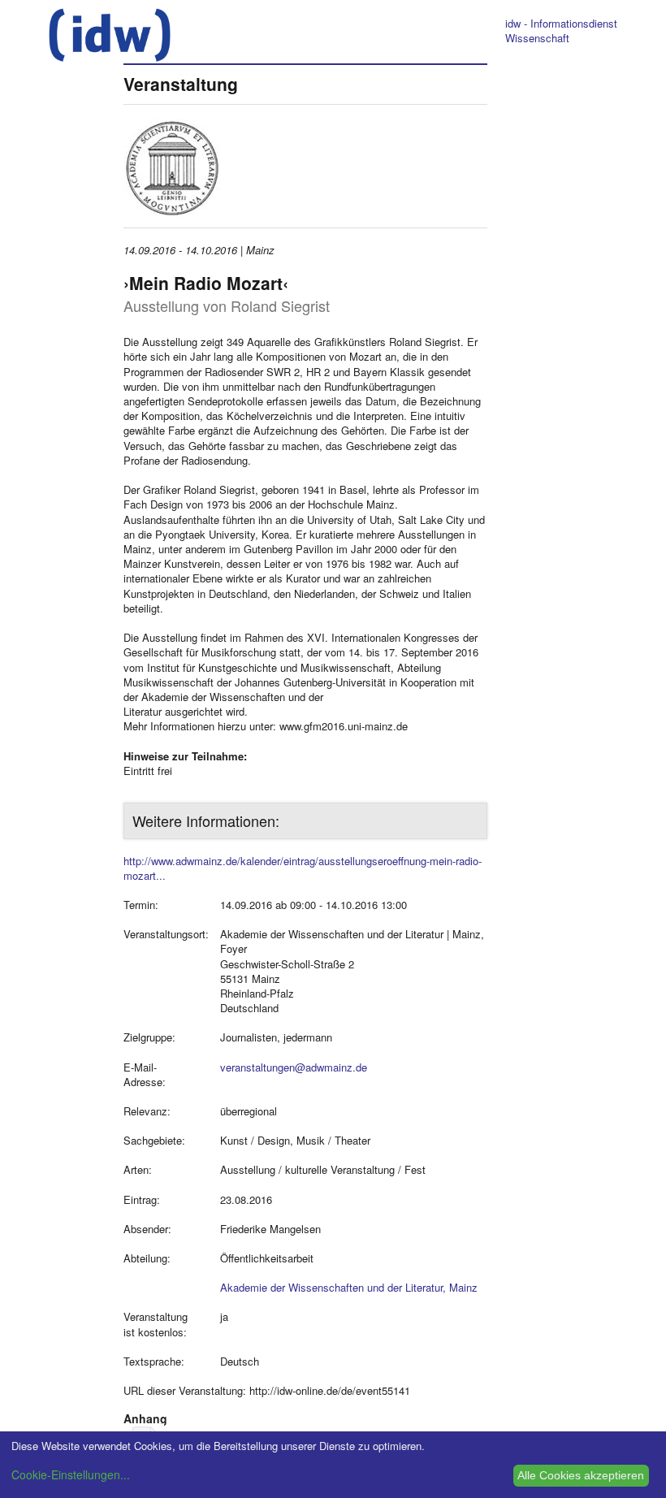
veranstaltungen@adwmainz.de (293, 1067)
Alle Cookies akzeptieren (580, 1475)
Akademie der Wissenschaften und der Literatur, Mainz (349, 1287)
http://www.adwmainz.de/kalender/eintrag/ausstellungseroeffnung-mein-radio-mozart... (302, 868)
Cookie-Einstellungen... (70, 1474)
